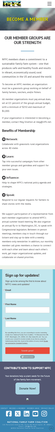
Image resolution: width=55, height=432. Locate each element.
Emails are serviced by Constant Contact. (26, 342)
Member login (33, 408)
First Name (10, 304)
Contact (4, 408)
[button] (49, 4)
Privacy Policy (47, 408)
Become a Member (17, 408)
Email (8, 290)
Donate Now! (27, 388)
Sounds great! (27, 350)
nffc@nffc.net (30, 426)
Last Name (10, 318)
